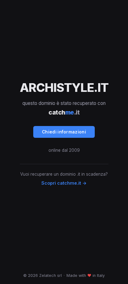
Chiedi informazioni (64, 131)
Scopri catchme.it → (64, 183)
